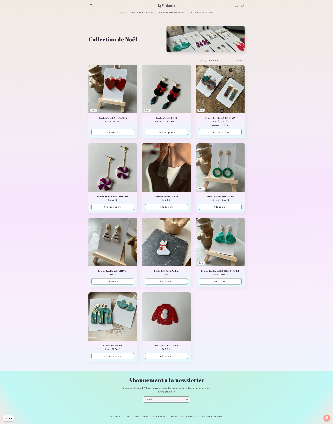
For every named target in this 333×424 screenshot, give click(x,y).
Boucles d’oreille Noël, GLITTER (112, 271)
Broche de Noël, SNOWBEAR (166, 271)
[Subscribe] (187, 399)
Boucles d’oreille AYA (112, 345)
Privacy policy (161, 416)
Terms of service (176, 416)
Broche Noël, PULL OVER (166, 345)
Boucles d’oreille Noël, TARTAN (113, 118)
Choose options (166, 132)
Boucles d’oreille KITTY (166, 118)
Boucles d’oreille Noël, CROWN (220, 196)
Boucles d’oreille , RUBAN (166, 196)
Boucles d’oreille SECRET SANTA (220, 118)
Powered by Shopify (132, 416)
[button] (91, 5)
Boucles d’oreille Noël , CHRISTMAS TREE (220, 271)
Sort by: (203, 60)
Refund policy (148, 416)
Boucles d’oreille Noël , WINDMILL (112, 196)
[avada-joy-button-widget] (327, 418)
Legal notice (219, 416)
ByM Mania (119, 416)
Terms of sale (206, 416)
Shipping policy (192, 416)
